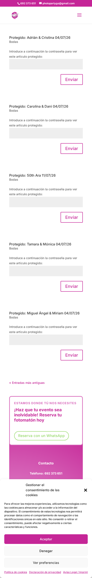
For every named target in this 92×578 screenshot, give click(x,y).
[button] (85, 490)
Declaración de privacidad (45, 572)
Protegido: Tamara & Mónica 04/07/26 (40, 244)
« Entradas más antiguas (27, 382)
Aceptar (46, 539)
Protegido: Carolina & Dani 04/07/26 (38, 106)
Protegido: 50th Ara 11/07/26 (32, 175)
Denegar (46, 551)
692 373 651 (53, 473)
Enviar (71, 79)
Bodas (13, 42)
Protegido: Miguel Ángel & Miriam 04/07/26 (44, 313)
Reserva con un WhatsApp (41, 436)
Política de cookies (15, 572)
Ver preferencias (46, 563)
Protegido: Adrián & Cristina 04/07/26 (39, 37)
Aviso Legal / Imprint (75, 572)
